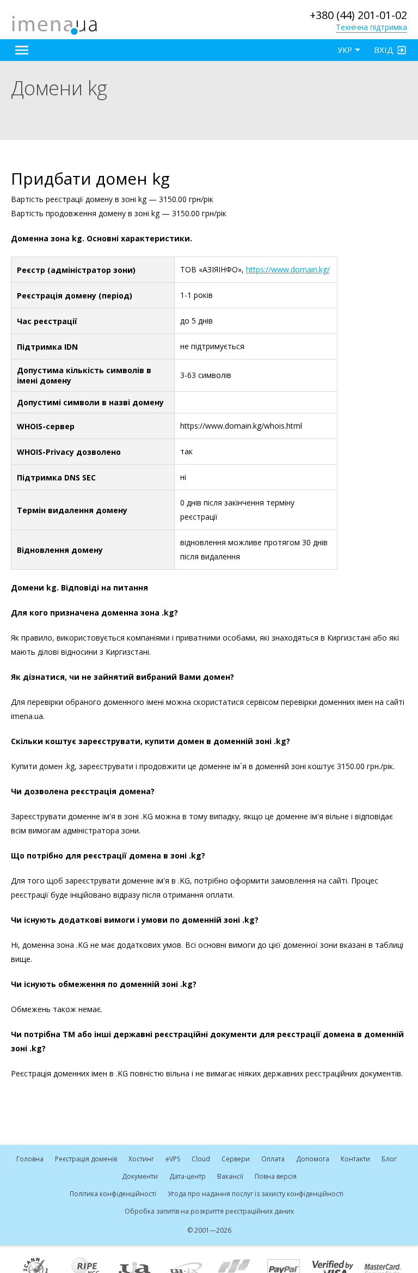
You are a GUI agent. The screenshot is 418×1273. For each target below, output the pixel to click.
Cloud (201, 1159)
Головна (30, 1159)
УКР (344, 50)
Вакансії (230, 1176)
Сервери (236, 1159)
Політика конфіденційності (113, 1193)
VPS (172, 1159)
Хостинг (141, 1159)
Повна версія (276, 1176)
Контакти (355, 1159)
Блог (389, 1159)
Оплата (273, 1159)
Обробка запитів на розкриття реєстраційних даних (209, 1211)
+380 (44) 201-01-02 (358, 15)
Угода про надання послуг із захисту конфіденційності (255, 1193)
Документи (140, 1176)
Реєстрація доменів (86, 1159)
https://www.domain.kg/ (288, 269)
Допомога (312, 1159)
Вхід (384, 49)
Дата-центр (187, 1176)
